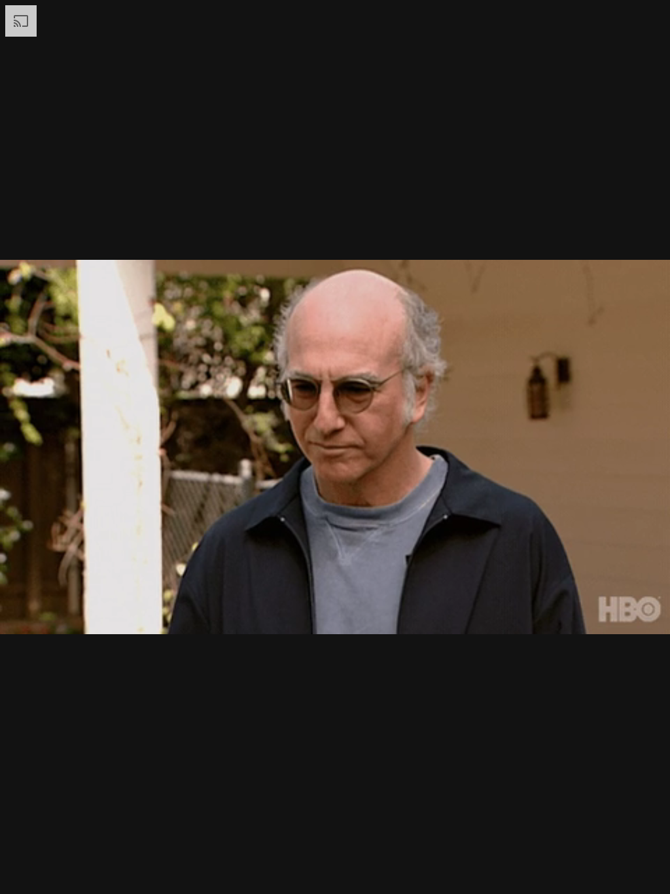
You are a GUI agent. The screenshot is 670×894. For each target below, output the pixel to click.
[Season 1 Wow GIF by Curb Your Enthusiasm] (335, 447)
